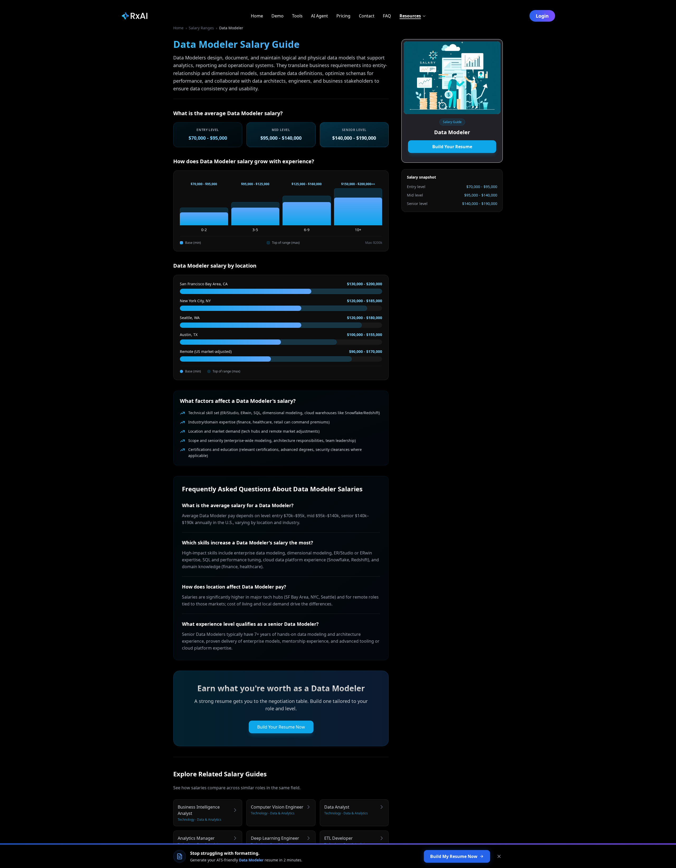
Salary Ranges (201, 27)
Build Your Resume (452, 147)
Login (542, 16)
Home (178, 27)
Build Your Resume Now (281, 727)
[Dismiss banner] (499, 856)
